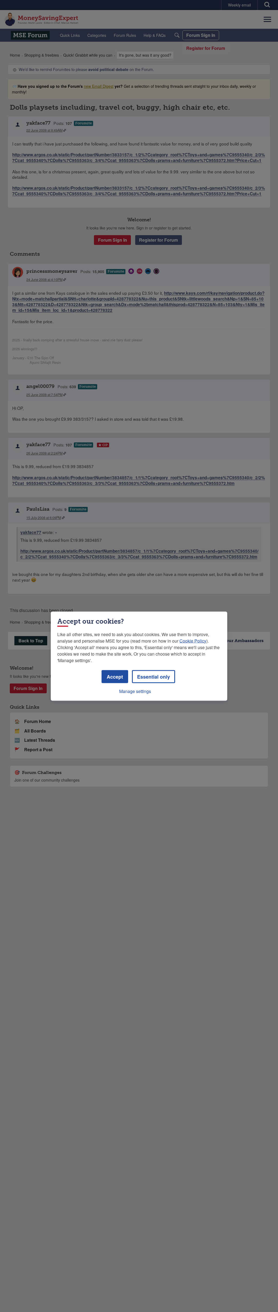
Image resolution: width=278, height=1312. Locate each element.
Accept (115, 676)
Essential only (153, 676)
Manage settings (135, 691)
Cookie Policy (192, 640)
